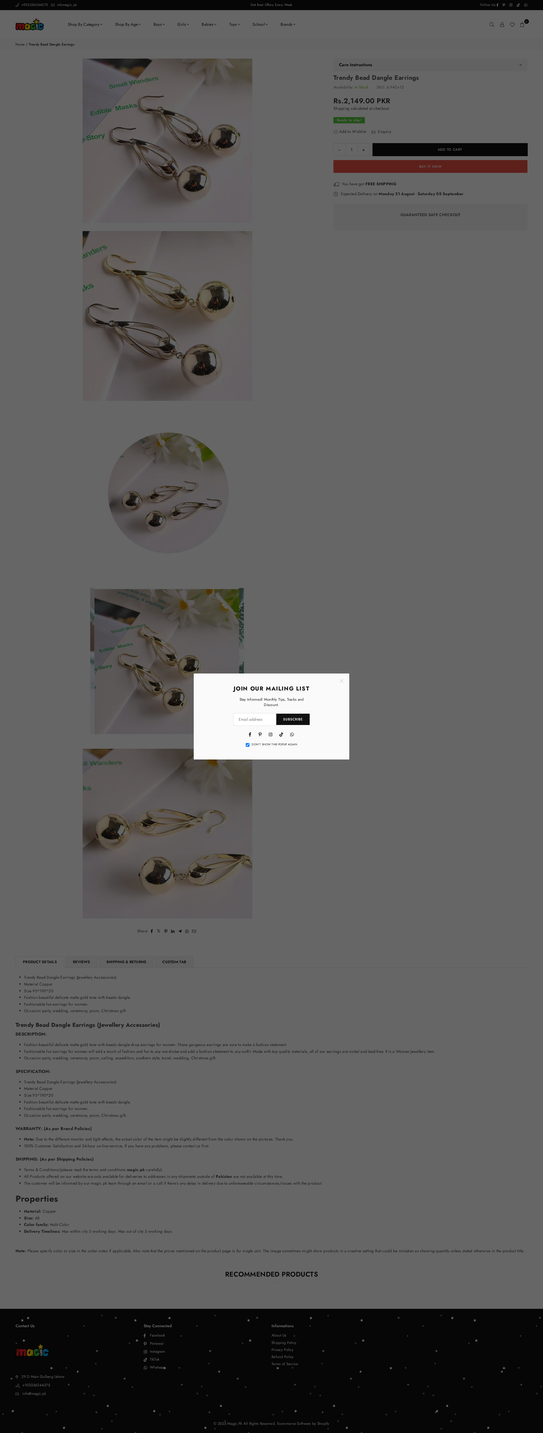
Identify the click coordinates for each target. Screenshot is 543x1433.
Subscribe (293, 719)
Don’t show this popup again (274, 744)
